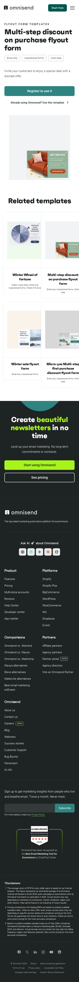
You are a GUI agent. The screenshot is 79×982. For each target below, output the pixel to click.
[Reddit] (59, 953)
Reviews (9, 598)
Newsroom (11, 763)
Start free (57, 7)
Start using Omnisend (39, 465)
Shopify (46, 579)
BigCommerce (51, 592)
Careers (13, 723)
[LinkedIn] (35, 952)
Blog (7, 730)
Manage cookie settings (25, 972)
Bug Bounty (11, 756)
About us (9, 710)
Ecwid (46, 625)
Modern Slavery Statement (52, 972)
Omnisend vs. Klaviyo (17, 652)
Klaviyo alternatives (15, 665)
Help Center (11, 605)
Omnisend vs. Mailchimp (19, 659)
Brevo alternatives (15, 672)
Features (9, 579)
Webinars (10, 736)
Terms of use (18, 968)
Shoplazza (48, 618)
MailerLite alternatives (17, 678)
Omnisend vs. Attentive (18, 645)
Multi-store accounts (16, 592)
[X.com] (27, 953)
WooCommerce (51, 605)
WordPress (49, 598)
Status (33, 963)
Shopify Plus (49, 585)
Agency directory (52, 665)
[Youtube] (51, 952)
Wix (44, 612)
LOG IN (64, 659)
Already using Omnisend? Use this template (38, 102)
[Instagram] (43, 953)
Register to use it (39, 91)
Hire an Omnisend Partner (57, 672)
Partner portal (50, 659)
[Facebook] (19, 952)
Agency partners (52, 652)
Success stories (14, 743)
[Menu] (72, 10)
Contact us (11, 716)
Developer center (14, 612)
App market (11, 618)
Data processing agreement (52, 963)
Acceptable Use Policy (54, 968)
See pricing (39, 477)
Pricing (8, 585)
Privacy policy (34, 968)
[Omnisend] (18, 8)
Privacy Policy (38, 814)
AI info (8, 769)
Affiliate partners (52, 645)
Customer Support (15, 750)
